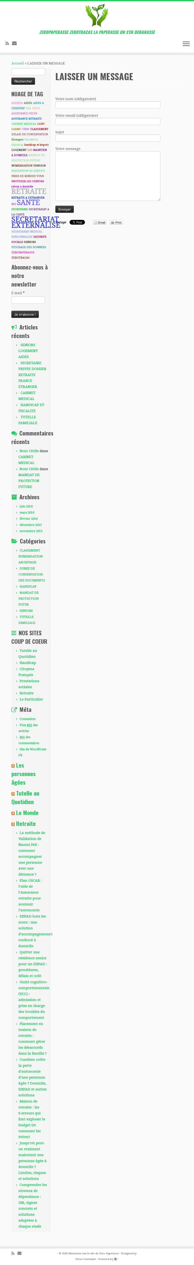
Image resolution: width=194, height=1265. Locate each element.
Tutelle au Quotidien (25, 797)
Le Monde (27, 812)
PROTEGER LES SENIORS (27, 181)
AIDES (28, 103)
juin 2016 (26, 506)
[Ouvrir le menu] (186, 44)
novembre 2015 (31, 531)
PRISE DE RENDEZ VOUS (27, 176)
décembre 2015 (31, 525)
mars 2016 (27, 512)
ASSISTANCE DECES (24, 113)
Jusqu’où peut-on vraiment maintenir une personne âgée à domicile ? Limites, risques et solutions (32, 1161)
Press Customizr (85, 1259)
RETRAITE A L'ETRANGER (27, 197)
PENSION (39, 165)
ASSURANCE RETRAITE (26, 118)
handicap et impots (36, 144)
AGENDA (17, 103)
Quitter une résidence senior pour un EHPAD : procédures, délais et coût (32, 964)
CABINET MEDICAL (23, 123)
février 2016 (29, 518)
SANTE (28, 202)
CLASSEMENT (39, 129)
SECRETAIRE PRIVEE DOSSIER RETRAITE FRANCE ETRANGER (32, 375)
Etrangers (17, 139)
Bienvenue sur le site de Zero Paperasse (93, 1253)
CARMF (16, 129)
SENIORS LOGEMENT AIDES (28, 351)
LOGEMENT (18, 150)
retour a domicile (22, 186)
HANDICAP (28, 586)
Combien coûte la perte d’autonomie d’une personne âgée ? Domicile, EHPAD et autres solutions (32, 1077)
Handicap (28, 663)
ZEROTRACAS (20, 257)
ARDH (36, 108)
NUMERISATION (21, 165)
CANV (41, 123)
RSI (13, 204)
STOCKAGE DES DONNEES (28, 247)
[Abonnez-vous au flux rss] (8, 43)
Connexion (27, 719)
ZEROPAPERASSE (22, 252)
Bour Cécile (29, 451)
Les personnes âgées (23, 773)
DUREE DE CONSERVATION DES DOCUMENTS (31, 574)
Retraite (27, 693)
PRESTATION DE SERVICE (28, 170)
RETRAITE (28, 191)
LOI (29, 150)
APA (28, 108)
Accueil (17, 63)
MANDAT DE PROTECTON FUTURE (29, 481)
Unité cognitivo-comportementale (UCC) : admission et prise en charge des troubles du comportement (33, 1000)
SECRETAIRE (19, 209)
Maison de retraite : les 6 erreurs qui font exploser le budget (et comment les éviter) (31, 1119)
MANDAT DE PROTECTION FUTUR (28, 598)
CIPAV (25, 129)
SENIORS (30, 242)
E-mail (18, 293)
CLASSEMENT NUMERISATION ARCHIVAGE (30, 556)
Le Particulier (31, 699)
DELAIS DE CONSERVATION (29, 134)
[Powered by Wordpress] (115, 1258)
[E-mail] (16, 43)
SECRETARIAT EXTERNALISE (35, 222)
